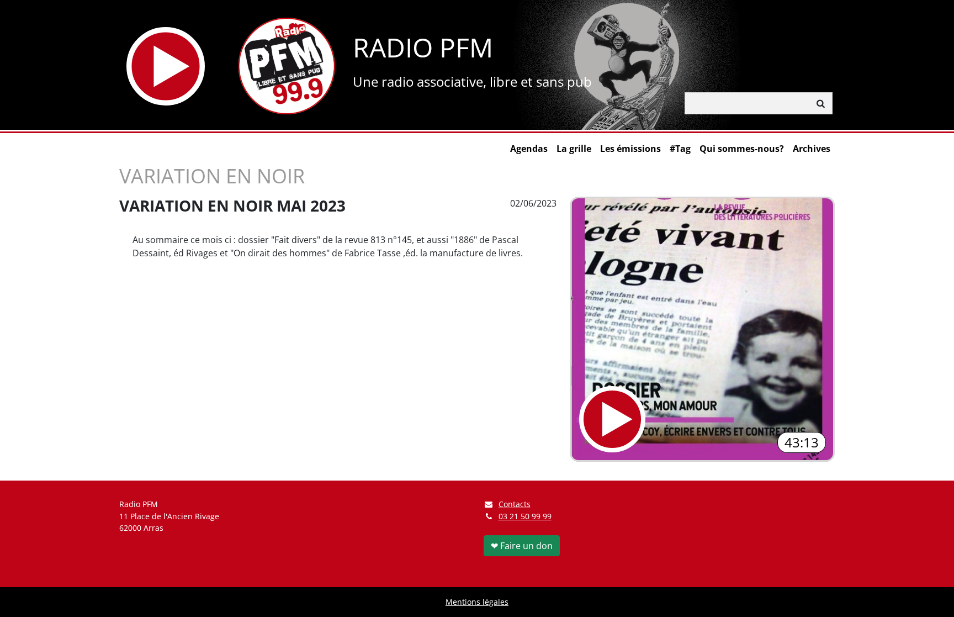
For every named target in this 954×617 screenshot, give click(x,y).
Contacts (515, 504)
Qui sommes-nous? (741, 149)
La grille (573, 149)
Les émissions (630, 149)
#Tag (680, 149)
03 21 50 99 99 (525, 516)
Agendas (529, 149)
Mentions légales (477, 602)
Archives (811, 149)
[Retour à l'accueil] (287, 66)
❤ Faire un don (522, 546)
